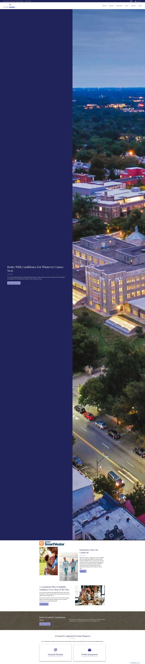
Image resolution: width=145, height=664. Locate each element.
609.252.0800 (28, 1)
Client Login (138, 1)
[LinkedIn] (131, 1)
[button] (104, 6)
